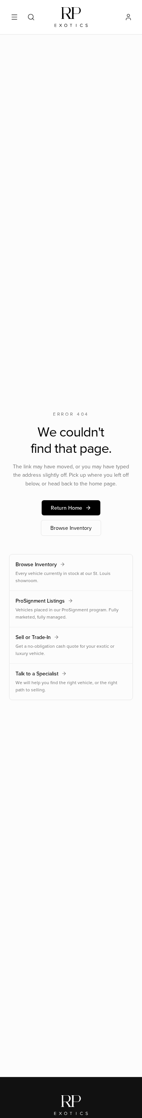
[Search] (31, 17)
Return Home (66, 508)
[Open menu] (14, 17)
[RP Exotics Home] (71, 17)
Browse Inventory (71, 528)
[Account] (128, 17)
